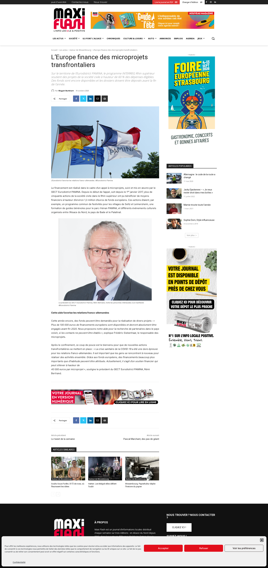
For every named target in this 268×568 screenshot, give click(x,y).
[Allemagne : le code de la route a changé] (174, 178)
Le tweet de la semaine (63, 439)
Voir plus (190, 235)
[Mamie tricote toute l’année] (174, 208)
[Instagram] (210, 2)
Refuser (203, 548)
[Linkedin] (215, 2)
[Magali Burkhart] (53, 90)
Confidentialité (19, 562)
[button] (261, 540)
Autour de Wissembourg (80, 50)
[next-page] (58, 494)
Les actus (63, 50)
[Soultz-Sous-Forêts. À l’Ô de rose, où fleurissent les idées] (68, 468)
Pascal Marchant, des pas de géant (141, 439)
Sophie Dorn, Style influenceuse (199, 220)
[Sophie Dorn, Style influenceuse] (174, 224)
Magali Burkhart (66, 90)
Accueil (54, 50)
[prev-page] (53, 494)
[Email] (97, 99)
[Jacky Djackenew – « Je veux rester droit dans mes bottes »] (174, 193)
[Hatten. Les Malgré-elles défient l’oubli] (105, 468)
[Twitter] (83, 99)
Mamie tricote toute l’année (197, 205)
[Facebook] (206, 2)
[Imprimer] (105, 99)
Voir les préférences (244, 548)
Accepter (163, 548)
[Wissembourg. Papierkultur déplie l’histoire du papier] (142, 468)
